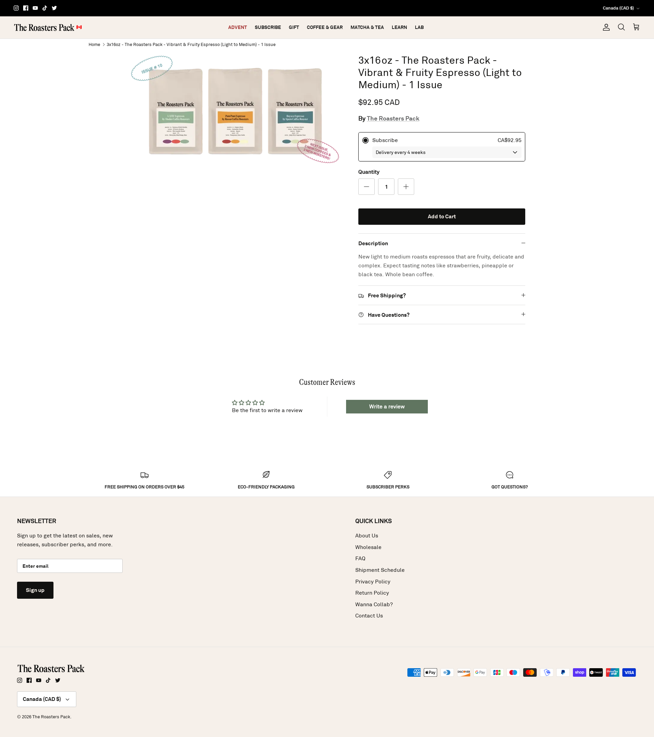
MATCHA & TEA (367, 27)
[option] (236, 111)
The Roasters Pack (393, 118)
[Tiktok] (44, 8)
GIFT (294, 27)
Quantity (368, 172)
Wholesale (368, 547)
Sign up (35, 590)
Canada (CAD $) (618, 8)
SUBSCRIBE (268, 27)
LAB (419, 27)
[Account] (605, 27)
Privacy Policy (372, 581)
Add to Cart (442, 216)
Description (373, 243)
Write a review (387, 406)
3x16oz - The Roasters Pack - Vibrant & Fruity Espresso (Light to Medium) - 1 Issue (191, 44)
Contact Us (369, 615)
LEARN (399, 27)
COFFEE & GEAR (325, 27)
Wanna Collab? (374, 604)
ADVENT (237, 27)
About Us (366, 535)
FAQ (360, 558)
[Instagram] (16, 8)
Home (94, 44)
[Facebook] (25, 8)
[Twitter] (54, 8)
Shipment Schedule (380, 570)
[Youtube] (35, 8)
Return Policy (372, 593)
